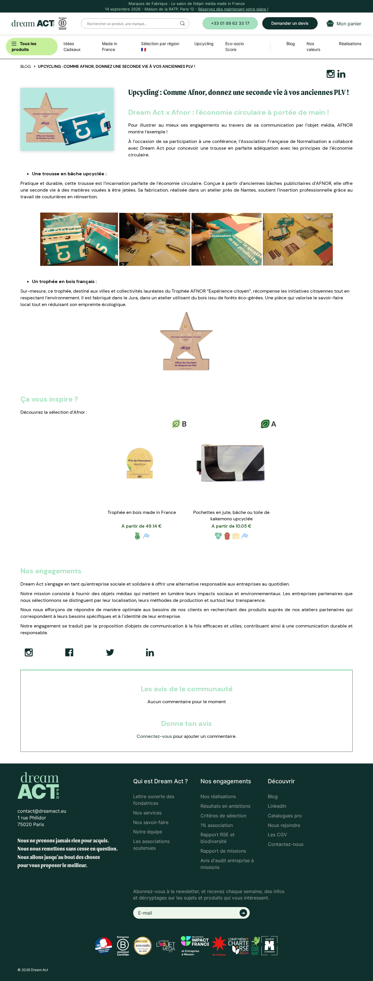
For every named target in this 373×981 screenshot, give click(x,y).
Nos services (147, 813)
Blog (25, 66)
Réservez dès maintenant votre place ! (233, 9)
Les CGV (277, 834)
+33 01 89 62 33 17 (230, 23)
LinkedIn (277, 806)
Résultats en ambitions (225, 806)
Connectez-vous (154, 736)
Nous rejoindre (284, 825)
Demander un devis (290, 23)
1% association (216, 825)
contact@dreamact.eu (41, 811)
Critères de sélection (223, 816)
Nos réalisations (218, 796)
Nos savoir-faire (150, 822)
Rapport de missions (223, 851)
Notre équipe (147, 832)
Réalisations (350, 43)
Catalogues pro (285, 816)
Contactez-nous (285, 844)
